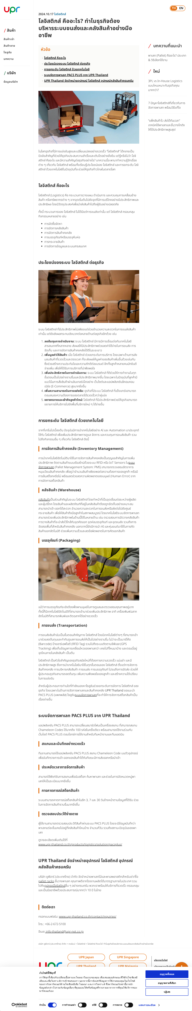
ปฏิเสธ (167, 992)
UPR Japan (86, 957)
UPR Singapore (128, 957)
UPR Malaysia (128, 966)
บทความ (9, 59)
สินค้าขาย (9, 46)
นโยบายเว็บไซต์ (161, 960)
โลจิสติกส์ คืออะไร (55, 58)
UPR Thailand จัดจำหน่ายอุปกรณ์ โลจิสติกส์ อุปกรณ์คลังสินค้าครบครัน (89, 81)
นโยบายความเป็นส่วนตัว (164, 966)
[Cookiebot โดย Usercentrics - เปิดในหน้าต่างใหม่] (19, 1005)
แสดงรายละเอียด (147, 1005)
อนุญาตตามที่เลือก (167, 983)
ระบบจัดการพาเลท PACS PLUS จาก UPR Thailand (76, 75)
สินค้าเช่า (9, 39)
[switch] (82, 1005)
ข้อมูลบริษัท (11, 82)
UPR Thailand (114, 690)
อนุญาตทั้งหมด (167, 974)
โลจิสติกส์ (60, 14)
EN (181, 8)
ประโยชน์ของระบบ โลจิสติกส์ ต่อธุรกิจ (67, 63)
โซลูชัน (8, 52)
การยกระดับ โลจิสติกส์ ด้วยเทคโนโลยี (67, 69)
